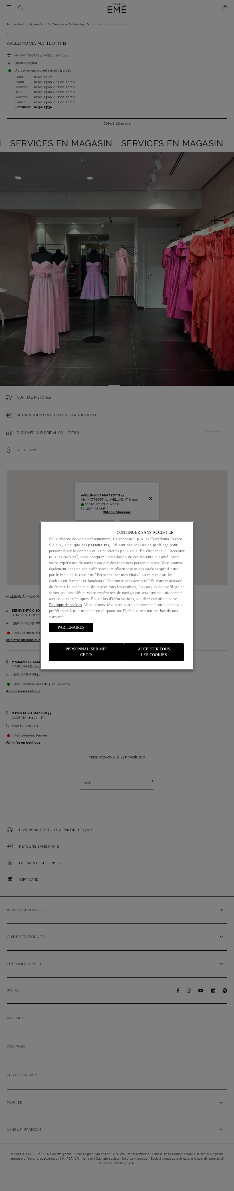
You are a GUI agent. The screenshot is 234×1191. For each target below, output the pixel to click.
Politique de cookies (65, 605)
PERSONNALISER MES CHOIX (87, 652)
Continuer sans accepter (146, 532)
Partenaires (71, 627)
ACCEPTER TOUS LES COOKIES (154, 652)
